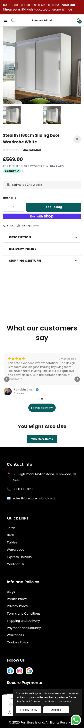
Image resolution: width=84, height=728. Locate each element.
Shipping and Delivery (23, 620)
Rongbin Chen (24, 389)
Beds (10, 535)
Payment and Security (24, 628)
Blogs (11, 591)
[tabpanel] (42, 65)
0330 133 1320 (21, 5)
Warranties (15, 635)
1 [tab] (39, 99)
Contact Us (15, 564)
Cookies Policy (18, 642)
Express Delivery (19, 557)
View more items (42, 439)
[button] (10, 150)
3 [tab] (45, 98)
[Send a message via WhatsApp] (76, 720)
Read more (15, 379)
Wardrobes (15, 549)
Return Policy (17, 599)
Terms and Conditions (23, 613)
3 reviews (20, 393)
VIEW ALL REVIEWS (32, 149)
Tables (12, 542)
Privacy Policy (17, 606)
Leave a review (42, 408)
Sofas (11, 528)
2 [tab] (42, 98)
